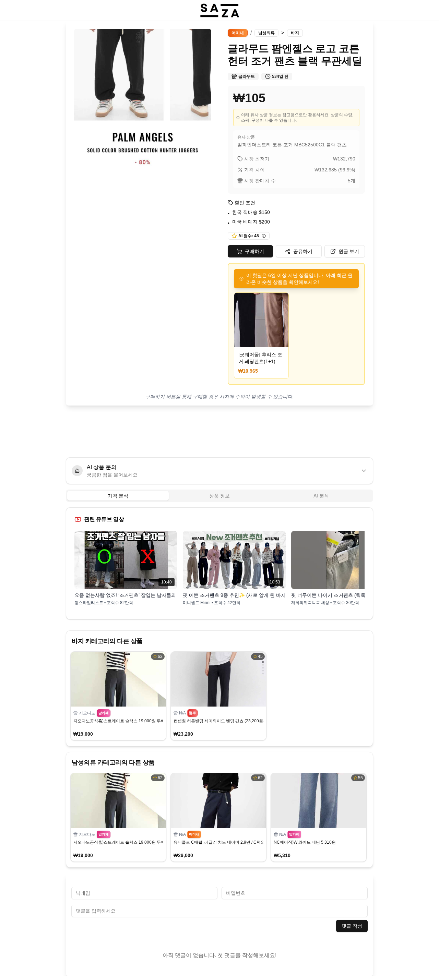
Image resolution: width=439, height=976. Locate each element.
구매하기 (254, 251)
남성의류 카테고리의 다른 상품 (113, 762)
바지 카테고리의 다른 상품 (107, 641)
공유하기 (302, 251)
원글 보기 (349, 251)
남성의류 (266, 33)
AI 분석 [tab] (321, 495)
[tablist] (219, 496)
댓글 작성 (352, 926)
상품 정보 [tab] (219, 495)
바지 (295, 33)
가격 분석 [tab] (118, 495)
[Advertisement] (219, 431)
